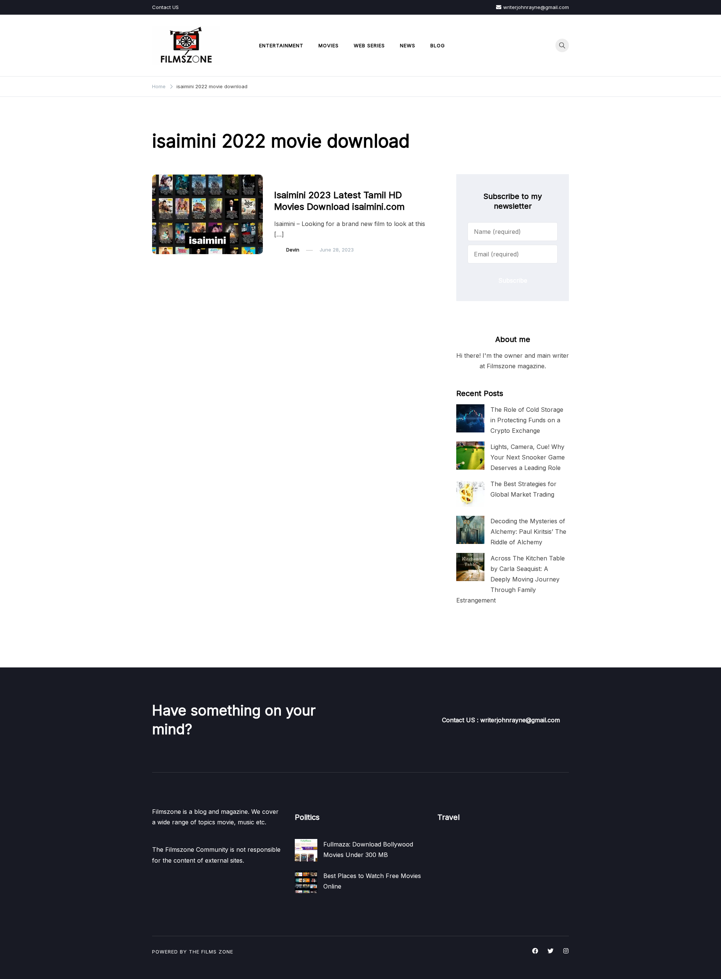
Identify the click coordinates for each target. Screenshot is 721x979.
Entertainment (281, 45)
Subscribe (512, 280)
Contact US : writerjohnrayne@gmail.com (501, 720)
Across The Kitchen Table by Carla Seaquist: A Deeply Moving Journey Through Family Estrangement (510, 579)
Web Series (369, 45)
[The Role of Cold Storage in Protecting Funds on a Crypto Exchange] (470, 418)
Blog (437, 45)
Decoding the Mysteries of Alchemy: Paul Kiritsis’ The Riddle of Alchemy (528, 531)
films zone (217, 952)
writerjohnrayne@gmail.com (536, 7)
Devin (292, 250)
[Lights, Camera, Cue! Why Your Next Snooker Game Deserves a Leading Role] (470, 455)
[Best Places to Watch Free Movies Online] (306, 882)
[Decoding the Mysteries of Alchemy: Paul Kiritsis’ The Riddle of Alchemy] (470, 530)
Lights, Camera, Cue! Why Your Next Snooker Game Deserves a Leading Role (527, 457)
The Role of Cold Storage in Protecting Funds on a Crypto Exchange (526, 420)
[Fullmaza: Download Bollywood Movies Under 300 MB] (306, 850)
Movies (328, 45)
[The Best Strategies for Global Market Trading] (470, 493)
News (407, 45)
